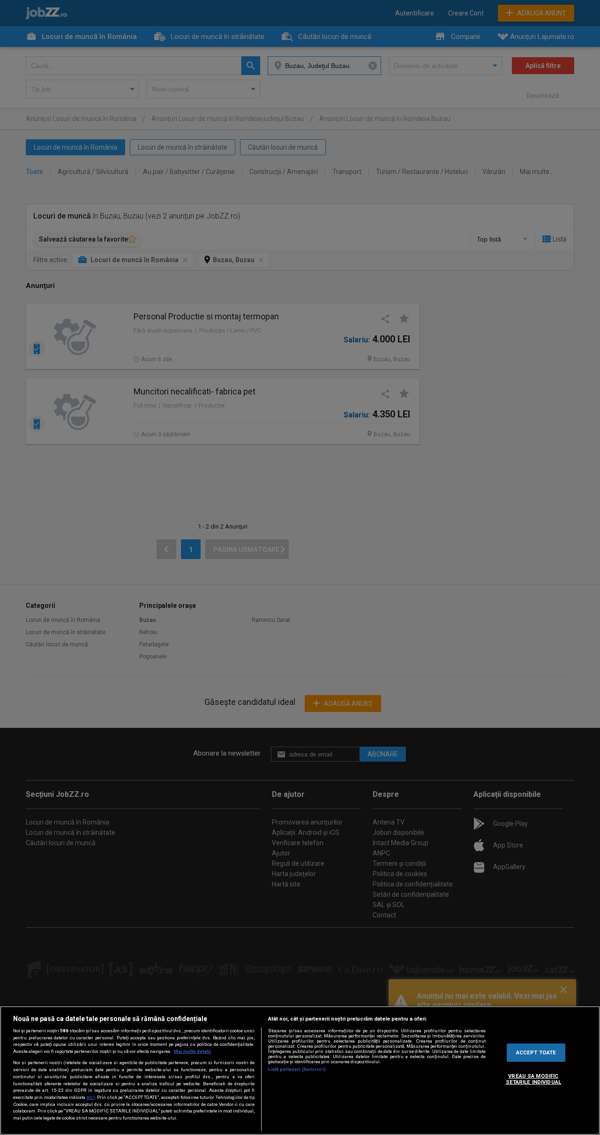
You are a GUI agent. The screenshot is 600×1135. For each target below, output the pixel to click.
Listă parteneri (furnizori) (297, 1069)
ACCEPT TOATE (536, 1052)
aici (90, 1097)
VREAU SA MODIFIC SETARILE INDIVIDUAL (533, 1078)
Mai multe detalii (192, 1051)
